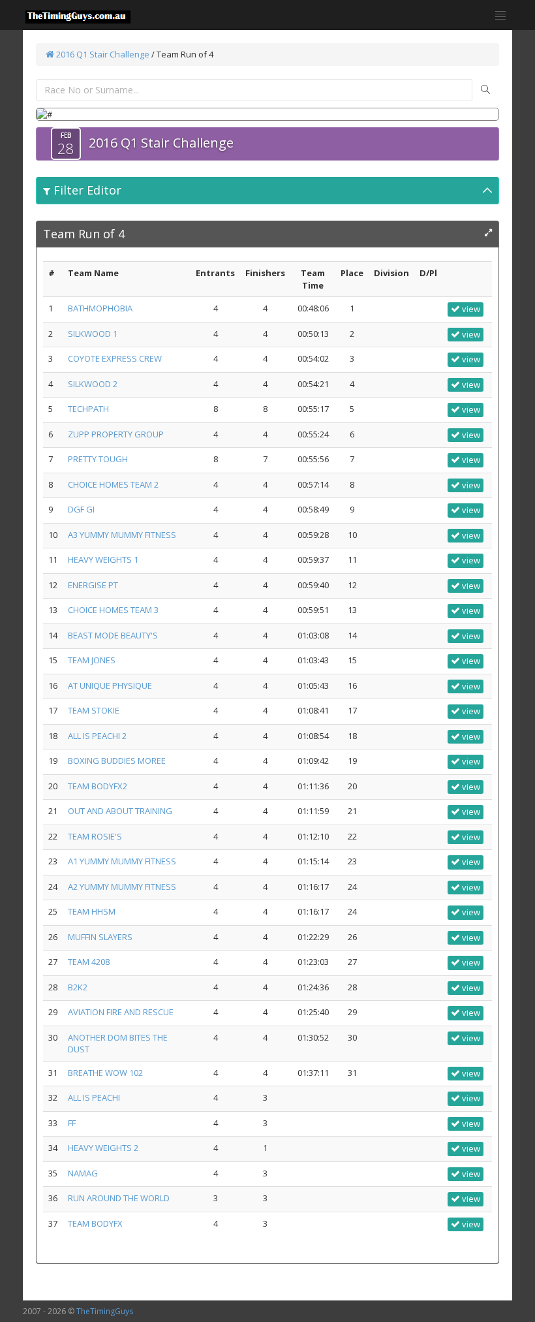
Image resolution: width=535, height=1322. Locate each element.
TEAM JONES (91, 660)
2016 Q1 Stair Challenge (101, 54)
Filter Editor (85, 190)
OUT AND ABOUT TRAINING (120, 811)
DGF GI (81, 509)
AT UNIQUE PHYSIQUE (110, 685)
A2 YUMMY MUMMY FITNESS (122, 886)
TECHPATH (88, 409)
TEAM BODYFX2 (97, 786)
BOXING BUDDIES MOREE (117, 760)
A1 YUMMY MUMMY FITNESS (122, 861)
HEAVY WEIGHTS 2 (103, 1148)
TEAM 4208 (89, 962)
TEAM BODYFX (95, 1223)
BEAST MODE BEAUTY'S (113, 635)
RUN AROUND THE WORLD (119, 1198)
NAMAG (83, 1173)
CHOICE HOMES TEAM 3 (113, 610)
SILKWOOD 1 (92, 333)
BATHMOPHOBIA (100, 308)
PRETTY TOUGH (98, 459)
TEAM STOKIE (93, 710)
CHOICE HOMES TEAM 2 (113, 484)
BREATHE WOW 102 (105, 1072)
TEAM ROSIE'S (95, 836)
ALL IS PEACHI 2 (97, 736)
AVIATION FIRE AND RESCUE (121, 1012)
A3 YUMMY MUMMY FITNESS (122, 535)
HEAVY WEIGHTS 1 (103, 559)
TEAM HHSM (91, 911)
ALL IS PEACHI (94, 1097)
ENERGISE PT (93, 585)
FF (72, 1123)
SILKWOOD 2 (92, 384)
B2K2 (77, 987)
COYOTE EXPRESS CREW (115, 358)
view (470, 309)
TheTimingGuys (104, 1311)
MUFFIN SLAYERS (100, 937)
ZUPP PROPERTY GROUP (116, 434)
